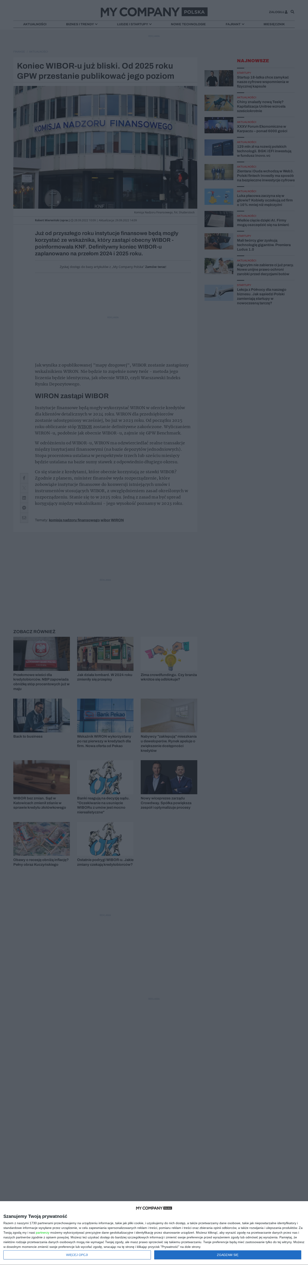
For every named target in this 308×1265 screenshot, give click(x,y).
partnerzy (42, 1232)
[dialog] (154, 1233)
